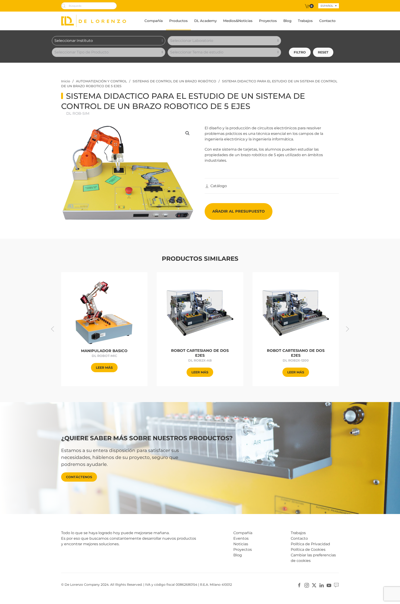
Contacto (327, 21)
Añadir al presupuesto (238, 211)
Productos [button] (178, 21)
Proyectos (268, 21)
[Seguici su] (336, 585)
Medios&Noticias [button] (238, 21)
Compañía (153, 21)
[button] (187, 133)
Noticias (240, 544)
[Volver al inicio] (93, 21)
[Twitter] (314, 585)
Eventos (241, 538)
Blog (287, 21)
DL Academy (205, 21)
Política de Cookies (308, 549)
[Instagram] (306, 585)
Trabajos (305, 21)
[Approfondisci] (104, 312)
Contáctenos (79, 477)
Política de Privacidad (310, 544)
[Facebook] (299, 585)
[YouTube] (328, 585)
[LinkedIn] (321, 585)
